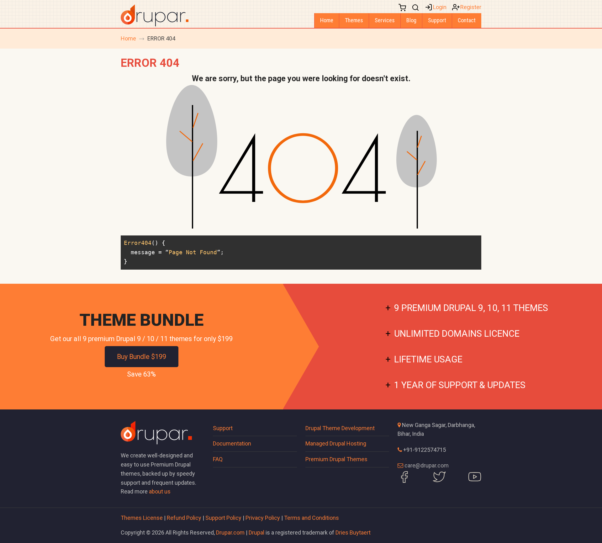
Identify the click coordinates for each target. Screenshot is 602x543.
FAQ (218, 459)
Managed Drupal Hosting (335, 443)
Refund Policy (184, 517)
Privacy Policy (263, 517)
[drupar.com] (154, 15)
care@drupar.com (426, 465)
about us (160, 491)
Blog (411, 20)
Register (470, 7)
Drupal (256, 532)
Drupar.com (230, 532)
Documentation (232, 443)
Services (385, 20)
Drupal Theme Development (340, 428)
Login (439, 7)
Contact (467, 20)
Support (437, 20)
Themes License (142, 517)
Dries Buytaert (353, 532)
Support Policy (223, 517)
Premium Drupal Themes (336, 459)
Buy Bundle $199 (141, 357)
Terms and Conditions (311, 517)
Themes (354, 20)
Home (326, 20)
